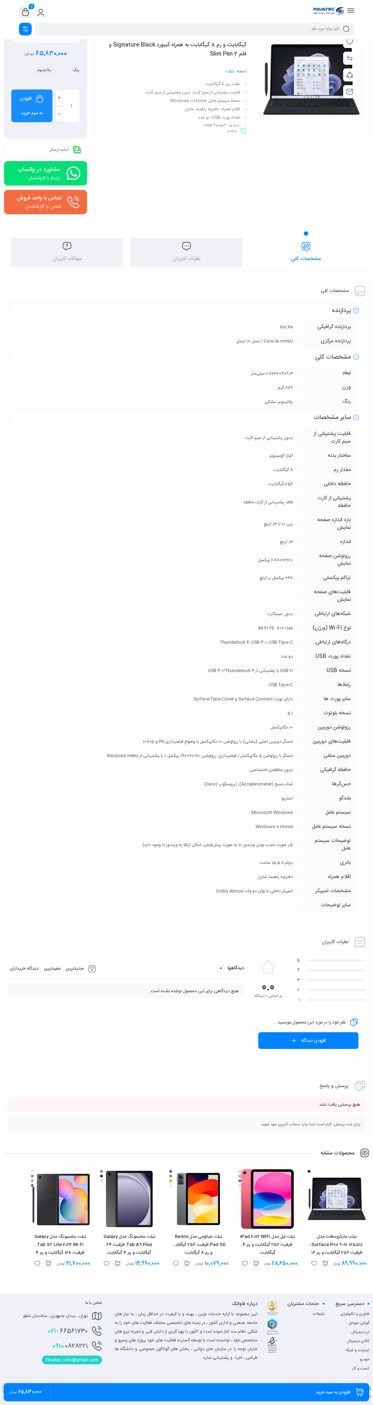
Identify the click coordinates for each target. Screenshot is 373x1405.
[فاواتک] (328, 12)
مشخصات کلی (306, 259)
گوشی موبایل (359, 1323)
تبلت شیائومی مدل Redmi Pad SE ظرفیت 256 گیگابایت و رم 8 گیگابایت (198, 1244)
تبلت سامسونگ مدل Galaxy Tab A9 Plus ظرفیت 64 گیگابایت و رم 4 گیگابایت (129, 1244)
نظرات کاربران (186, 259)
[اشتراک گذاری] (349, 74)
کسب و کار (360, 1368)
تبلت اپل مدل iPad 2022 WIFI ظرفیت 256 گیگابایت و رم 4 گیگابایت (267, 1244)
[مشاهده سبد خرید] (25, 12)
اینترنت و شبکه (357, 1350)
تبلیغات (319, 1314)
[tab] (306, 252)
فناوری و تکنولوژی (355, 1314)
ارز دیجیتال (360, 1332)
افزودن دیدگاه (313, 1040)
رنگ (75, 70)
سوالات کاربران (67, 259)
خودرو (364, 1359)
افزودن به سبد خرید (31, 106)
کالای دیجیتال (358, 1341)
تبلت (229, 71)
